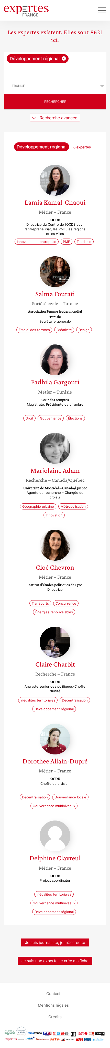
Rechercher (55, 101)
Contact (53, 993)
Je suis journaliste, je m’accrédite (55, 942)
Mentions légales (53, 1005)
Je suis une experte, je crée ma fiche (55, 960)
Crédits (55, 1016)
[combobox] (55, 65)
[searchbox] (55, 70)
